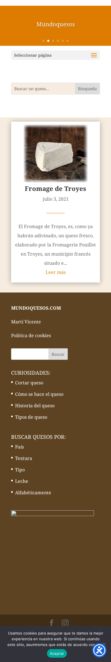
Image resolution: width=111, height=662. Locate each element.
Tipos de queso (31, 417)
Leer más (56, 272)
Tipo (20, 470)
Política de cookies (31, 335)
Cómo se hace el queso (39, 394)
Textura (23, 458)
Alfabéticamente (33, 492)
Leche (21, 481)
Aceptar (57, 653)
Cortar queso (29, 383)
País (19, 447)
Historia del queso (35, 405)
